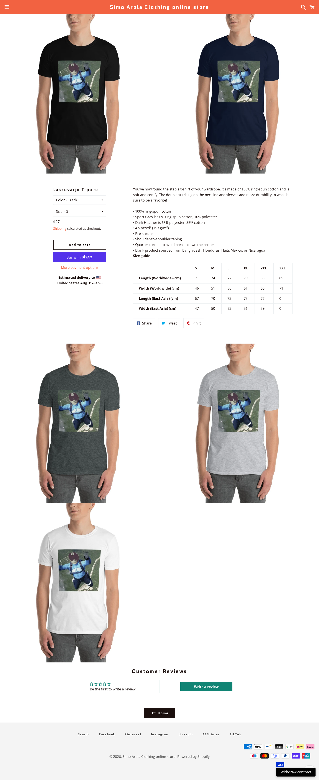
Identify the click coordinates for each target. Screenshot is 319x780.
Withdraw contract (296, 772)
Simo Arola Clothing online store (159, 7)
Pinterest (133, 734)
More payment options (80, 267)
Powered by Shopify (193, 756)
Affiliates (211, 734)
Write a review (206, 686)
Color (60, 200)
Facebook (107, 734)
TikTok (235, 734)
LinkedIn (186, 734)
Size (59, 211)
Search (83, 734)
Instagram (160, 734)
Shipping (59, 228)
